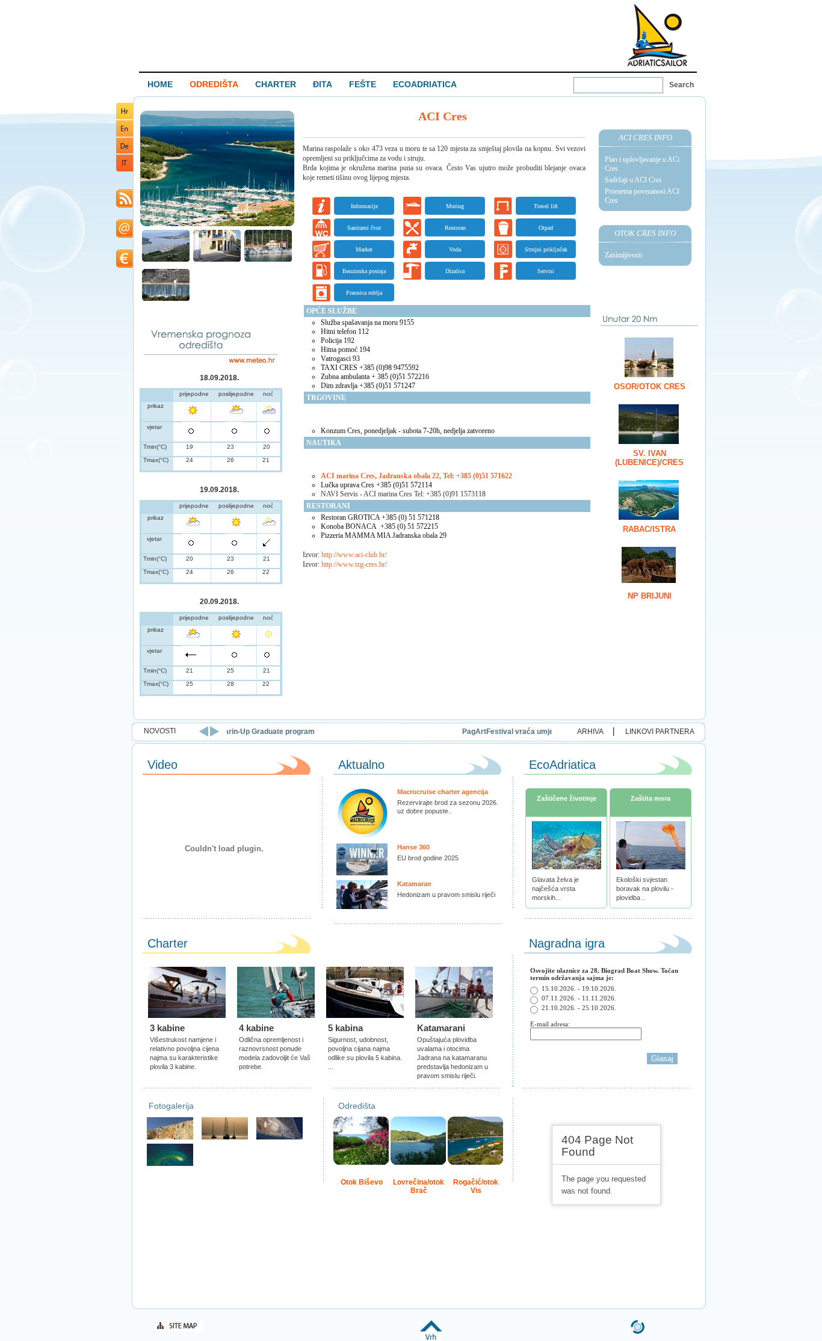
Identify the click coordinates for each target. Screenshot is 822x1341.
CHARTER (275, 84)
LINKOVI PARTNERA (659, 731)
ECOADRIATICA (425, 84)
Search (681, 85)
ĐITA (322, 84)
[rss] (124, 205)
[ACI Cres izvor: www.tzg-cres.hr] (165, 299)
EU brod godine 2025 (428, 858)
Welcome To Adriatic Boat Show (657, 34)
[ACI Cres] (217, 224)
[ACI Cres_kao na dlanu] (165, 260)
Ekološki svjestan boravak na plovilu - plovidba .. (644, 888)
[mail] (124, 235)
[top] (431, 1337)
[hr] (124, 117)
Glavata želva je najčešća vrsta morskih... (555, 888)
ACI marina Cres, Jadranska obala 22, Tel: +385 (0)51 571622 (416, 476)
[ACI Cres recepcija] (217, 260)
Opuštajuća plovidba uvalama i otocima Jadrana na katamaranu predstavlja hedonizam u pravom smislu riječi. (452, 1057)
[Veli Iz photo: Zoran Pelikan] (170, 1138)
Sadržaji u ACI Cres (633, 180)
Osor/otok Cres (649, 386)
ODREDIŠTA (214, 84)
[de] (124, 151)
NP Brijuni (650, 595)
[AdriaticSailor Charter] (225, 1138)
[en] (124, 134)
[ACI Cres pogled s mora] (268, 260)
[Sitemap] (179, 1330)
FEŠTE (362, 84)
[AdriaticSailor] (279, 1138)
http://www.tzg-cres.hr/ (354, 564)
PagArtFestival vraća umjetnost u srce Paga (371, 731)
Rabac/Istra (649, 529)
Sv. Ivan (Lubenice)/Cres (649, 458)
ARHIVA (590, 731)
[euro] (124, 265)
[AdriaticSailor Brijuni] (170, 1164)
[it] (124, 169)
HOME (160, 84)
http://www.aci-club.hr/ (354, 554)
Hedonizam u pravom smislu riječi (446, 894)
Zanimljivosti (623, 255)
